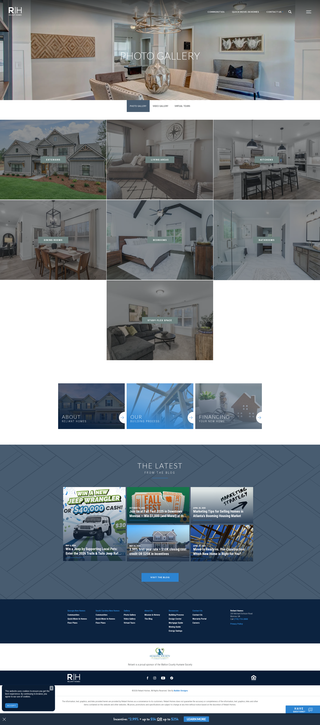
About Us (148, 610)
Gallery (127, 610)
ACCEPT (11, 705)
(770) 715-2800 (241, 619)
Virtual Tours (182, 106)
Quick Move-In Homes (245, 12)
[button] (291, 12)
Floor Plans (72, 623)
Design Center (175, 619)
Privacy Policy (236, 624)
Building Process (176, 615)
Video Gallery (160, 106)
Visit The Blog (160, 577)
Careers (196, 623)
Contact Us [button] (274, 12)
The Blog (148, 619)
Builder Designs (181, 690)
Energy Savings (175, 631)
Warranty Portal (199, 619)
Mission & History (152, 615)
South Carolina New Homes (108, 610)
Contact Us (197, 610)
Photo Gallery (138, 106)
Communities (216, 12)
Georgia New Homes (76, 610)
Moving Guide (175, 627)
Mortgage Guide (176, 623)
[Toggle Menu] (303, 12)
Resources (173, 610)
